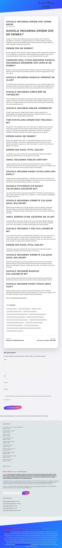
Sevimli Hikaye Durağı (46, 5)
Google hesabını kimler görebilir (31, 325)
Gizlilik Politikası (13, 5)
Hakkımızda (27, 5)
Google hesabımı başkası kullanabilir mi (38, 319)
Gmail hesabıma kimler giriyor (30, 311)
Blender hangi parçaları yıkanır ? (9, 455)
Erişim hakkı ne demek (11, 308)
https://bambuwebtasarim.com (9, 416)
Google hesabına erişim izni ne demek (34, 322)
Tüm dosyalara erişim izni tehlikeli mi (14, 330)
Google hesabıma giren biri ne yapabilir (35, 317)
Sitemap (46, 416)
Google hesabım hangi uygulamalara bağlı (16, 317)
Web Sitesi (6, 389)
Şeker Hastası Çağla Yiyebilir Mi (9, 510)
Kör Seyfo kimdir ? (7, 434)
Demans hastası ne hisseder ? (9, 430)
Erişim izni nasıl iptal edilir (24, 308)
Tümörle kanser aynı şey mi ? (9, 441)
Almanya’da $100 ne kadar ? (9, 452)
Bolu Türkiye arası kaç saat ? (9, 448)
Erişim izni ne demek (36, 308)
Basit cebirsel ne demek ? (8, 437)
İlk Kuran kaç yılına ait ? (8, 459)
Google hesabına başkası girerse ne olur (15, 322)
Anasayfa (6, 5)
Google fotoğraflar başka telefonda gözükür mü (17, 314)
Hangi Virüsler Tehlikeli (8, 505)
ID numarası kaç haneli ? (8, 445)
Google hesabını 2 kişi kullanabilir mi (14, 325)
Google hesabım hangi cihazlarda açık (37, 314)
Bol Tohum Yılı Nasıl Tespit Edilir (46, 340)
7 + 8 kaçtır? (7, 399)
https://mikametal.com (36, 416)
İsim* (5, 376)
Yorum (5, 359)
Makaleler (12, 305)
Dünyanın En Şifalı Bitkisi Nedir (15, 340)
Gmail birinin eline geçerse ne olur (14, 311)
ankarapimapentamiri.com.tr (19, 298)
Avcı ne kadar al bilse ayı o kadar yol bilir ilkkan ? (13, 427)
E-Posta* (6, 382)
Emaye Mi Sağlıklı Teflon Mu (9, 501)
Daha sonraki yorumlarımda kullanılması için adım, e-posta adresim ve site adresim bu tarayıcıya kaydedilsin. (28, 396)
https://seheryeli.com (24, 416)
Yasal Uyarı (21, 5)
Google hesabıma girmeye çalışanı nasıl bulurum (17, 319)
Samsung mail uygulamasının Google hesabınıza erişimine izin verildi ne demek (23, 328)
